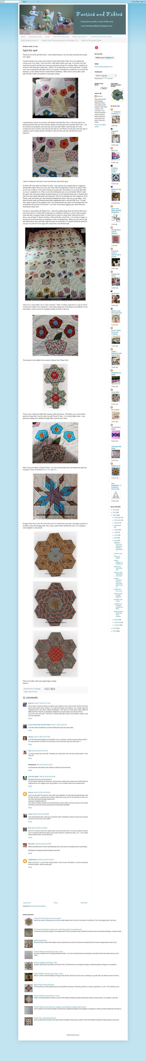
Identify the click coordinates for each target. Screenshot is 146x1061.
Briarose (31, 703)
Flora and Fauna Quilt (61, 36)
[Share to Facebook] (52, 689)
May (115, 538)
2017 (114, 510)
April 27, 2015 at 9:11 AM (59, 725)
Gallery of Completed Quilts (91, 40)
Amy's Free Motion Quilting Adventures (116, 210)
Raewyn (31, 737)
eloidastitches (32, 859)
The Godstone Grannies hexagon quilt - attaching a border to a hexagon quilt (57, 929)
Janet (30, 814)
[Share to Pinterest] (54, 689)
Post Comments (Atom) (38, 906)
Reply (30, 718)
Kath (29, 751)
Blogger (76, 1035)
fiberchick (31, 844)
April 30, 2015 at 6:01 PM (46, 859)
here (38, 192)
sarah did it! (115, 293)
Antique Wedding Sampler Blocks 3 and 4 (47, 996)
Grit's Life (114, 150)
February (117, 622)
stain (36, 691)
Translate (110, 78)
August (116, 530)
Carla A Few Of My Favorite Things (39, 725)
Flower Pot (31, 691)
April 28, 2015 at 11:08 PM (41, 814)
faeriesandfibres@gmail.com (103, 67)
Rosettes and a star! (118, 600)
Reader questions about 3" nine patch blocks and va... (118, 582)
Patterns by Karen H (79, 36)
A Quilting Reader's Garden (114, 170)
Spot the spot (118, 553)
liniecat (30, 792)
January (117, 625)
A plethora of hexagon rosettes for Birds (118, 606)
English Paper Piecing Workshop (44, 985)
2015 (114, 515)
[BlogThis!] (47, 689)
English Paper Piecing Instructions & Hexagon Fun (60, 40)
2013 (114, 631)
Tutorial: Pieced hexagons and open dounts (47, 918)
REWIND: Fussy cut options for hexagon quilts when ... (118, 547)
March (116, 620)
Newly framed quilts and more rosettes (118, 614)
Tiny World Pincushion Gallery (101, 36)
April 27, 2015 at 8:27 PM (42, 737)
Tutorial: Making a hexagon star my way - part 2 (48, 974)
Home (23, 36)
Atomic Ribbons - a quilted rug (118, 562)
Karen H (99, 96)
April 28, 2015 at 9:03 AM (47, 776)
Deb (29, 828)
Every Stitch (115, 410)
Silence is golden (117, 557)
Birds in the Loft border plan (118, 568)
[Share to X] (50, 689)
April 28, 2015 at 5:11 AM (44, 764)
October (117, 523)
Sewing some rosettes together (118, 595)
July (115, 532)
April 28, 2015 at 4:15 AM (40, 751)
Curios (47, 36)
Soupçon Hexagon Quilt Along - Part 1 (45, 962)
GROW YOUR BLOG (40, 940)
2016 (114, 512)
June (116, 535)
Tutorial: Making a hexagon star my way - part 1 (48, 951)
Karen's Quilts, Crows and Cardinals (116, 332)
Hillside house (115, 466)
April (116, 540)
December (117, 517)
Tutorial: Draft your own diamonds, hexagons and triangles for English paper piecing (60, 1007)
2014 (114, 628)
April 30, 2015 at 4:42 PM (43, 844)
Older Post (84, 903)
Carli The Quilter (33, 776)
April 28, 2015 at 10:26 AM (42, 792)
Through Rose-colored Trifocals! (116, 231)
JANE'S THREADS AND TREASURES (116, 353)
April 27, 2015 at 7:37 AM (42, 703)
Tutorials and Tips (35, 36)
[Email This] (45, 689)
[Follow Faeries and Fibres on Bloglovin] (104, 59)
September (117, 525)
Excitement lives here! (118, 590)
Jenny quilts (115, 392)
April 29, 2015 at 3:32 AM (39, 828)
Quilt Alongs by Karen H (29, 40)
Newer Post (27, 903)
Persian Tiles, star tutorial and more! (118, 574)
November (117, 520)
